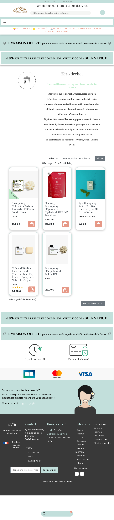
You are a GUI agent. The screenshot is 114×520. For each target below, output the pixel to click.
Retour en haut (93, 303)
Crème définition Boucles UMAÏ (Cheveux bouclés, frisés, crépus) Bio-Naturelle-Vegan (23, 274)
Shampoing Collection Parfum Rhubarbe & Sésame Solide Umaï (23, 207)
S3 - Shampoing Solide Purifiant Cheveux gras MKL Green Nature (89, 207)
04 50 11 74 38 (27, 403)
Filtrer (100, 158)
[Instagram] (82, 474)
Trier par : (54, 158)
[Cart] (69, 514)
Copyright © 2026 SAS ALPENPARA (57, 481)
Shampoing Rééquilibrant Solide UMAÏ (53, 271)
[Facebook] (77, 474)
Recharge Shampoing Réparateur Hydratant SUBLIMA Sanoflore (56, 209)
